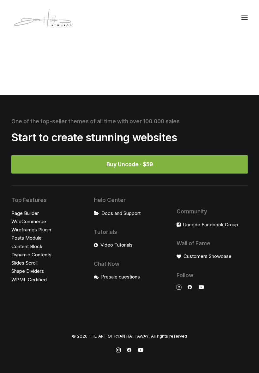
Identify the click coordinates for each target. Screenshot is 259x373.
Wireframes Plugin (31, 230)
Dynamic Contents (31, 255)
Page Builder (25, 213)
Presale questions (120, 277)
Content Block (26, 246)
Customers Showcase (208, 256)
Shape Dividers (27, 271)
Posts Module (26, 238)
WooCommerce (28, 221)
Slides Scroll (24, 263)
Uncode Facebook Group (210, 225)
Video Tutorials (116, 245)
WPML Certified (29, 280)
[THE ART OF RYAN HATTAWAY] (43, 18)
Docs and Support (121, 213)
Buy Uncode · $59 (129, 164)
